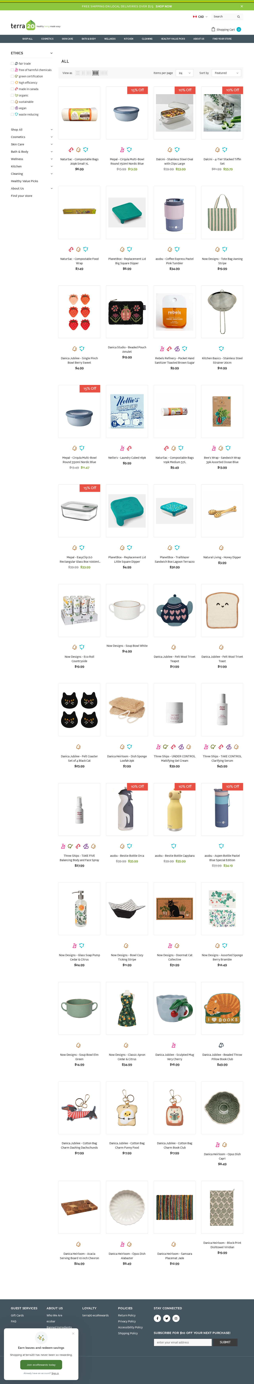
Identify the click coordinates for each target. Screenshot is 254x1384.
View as (67, 73)
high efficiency (28, 83)
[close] (242, 7)
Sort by (204, 73)
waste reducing (28, 114)
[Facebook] (157, 1318)
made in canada (28, 89)
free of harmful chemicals (35, 70)
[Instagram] (176, 1318)
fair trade (25, 63)
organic (23, 95)
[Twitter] (166, 1318)
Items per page (163, 73)
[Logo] (36, 26)
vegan (22, 108)
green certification (31, 76)
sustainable (26, 102)
